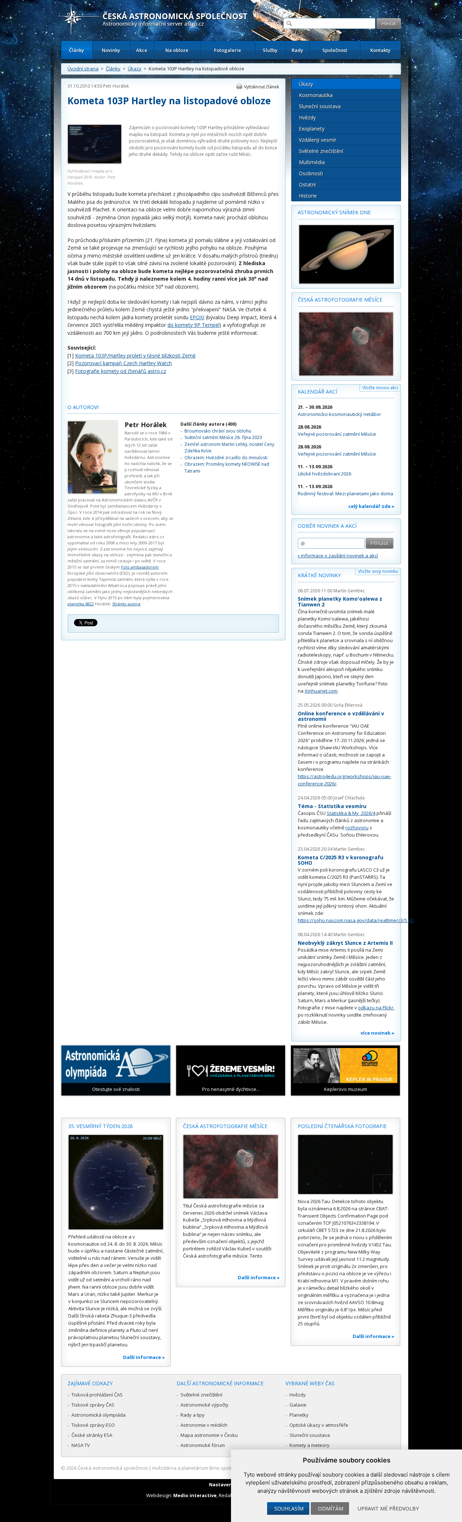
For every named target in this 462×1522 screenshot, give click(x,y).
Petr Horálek (116, 86)
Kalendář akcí (317, 391)
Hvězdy (307, 117)
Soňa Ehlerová (348, 705)
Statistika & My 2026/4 (351, 813)
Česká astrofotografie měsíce (340, 299)
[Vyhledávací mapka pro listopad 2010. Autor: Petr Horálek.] (94, 162)
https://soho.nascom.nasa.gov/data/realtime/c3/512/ (356, 920)
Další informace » (144, 1357)
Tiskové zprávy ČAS (92, 1405)
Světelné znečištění (321, 151)
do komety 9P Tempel (193, 324)
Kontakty (380, 50)
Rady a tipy (192, 1415)
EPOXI (197, 317)
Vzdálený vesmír (317, 139)
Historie (308, 195)
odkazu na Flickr (375, 1007)
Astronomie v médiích (203, 1425)
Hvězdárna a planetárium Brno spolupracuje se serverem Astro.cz (224, 1468)
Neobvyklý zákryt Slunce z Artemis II (345, 942)
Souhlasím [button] (289, 1508)
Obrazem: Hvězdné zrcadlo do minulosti (225, 458)
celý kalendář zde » (371, 506)
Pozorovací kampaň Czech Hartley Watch (123, 363)
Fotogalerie (227, 50)
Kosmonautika (316, 95)
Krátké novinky (319, 575)
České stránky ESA (91, 1435)
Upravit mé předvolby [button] (388, 1508)
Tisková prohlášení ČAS (97, 1394)
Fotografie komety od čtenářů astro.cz (120, 371)
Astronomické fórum (202, 1445)
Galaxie (297, 1405)
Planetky (299, 1415)
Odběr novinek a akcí (327, 525)
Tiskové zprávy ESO (93, 1425)
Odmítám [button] (330, 1508)
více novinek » (378, 1033)
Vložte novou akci (380, 388)
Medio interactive (195, 1495)
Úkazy (134, 68)
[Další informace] (116, 1182)
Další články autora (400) (208, 424)
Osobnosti (311, 173)
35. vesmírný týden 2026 (100, 1126)
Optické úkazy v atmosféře (318, 1425)
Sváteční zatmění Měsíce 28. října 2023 (223, 437)
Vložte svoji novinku (378, 571)
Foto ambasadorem (140, 567)
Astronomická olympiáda (98, 1415)
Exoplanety (311, 128)
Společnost (334, 50)
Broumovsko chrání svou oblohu (217, 431)
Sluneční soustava (320, 106)
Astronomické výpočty (204, 1405)
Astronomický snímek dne (334, 212)
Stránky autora (126, 603)
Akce (141, 50)
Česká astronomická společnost (113, 1468)
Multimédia (312, 162)
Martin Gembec (349, 591)
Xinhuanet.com (321, 691)
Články (76, 50)
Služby (270, 50)
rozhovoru (357, 827)
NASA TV (80, 1445)
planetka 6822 (80, 603)
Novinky (111, 50)
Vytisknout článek (261, 87)
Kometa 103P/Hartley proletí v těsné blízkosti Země (135, 355)
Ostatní (307, 184)
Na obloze (176, 50)
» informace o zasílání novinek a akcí (338, 555)
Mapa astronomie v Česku (209, 1435)
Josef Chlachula (349, 798)
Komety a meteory (309, 1445)
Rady (297, 50)
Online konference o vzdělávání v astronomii (341, 716)
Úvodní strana (83, 68)
